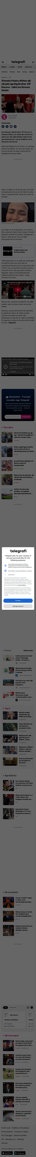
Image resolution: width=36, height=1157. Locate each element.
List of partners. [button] (22, 585)
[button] (18, 574)
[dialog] (18, 578)
